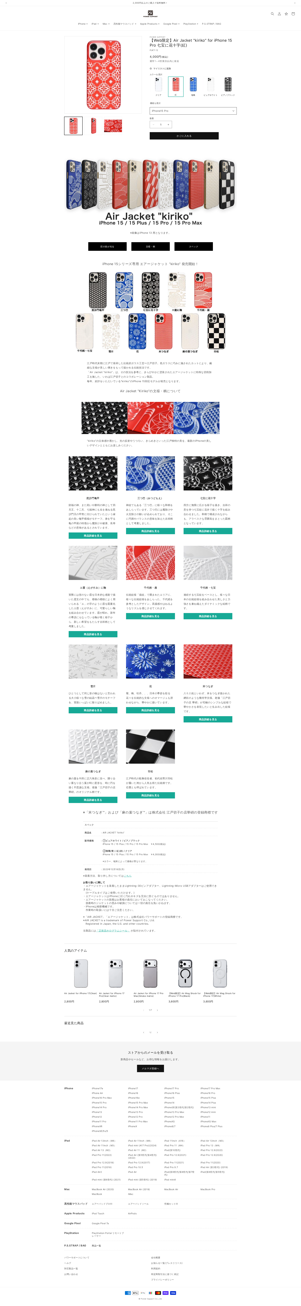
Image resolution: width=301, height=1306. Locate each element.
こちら (128, 875)
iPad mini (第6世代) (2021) (106, 1179)
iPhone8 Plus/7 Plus (211, 1126)
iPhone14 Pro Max (138, 1107)
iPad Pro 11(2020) (210, 1162)
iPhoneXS (169, 1121)
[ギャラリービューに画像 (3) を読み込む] (113, 126)
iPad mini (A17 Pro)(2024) (142, 1145)
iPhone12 (97, 1116)
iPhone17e (97, 1088)
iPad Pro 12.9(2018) (103, 1162)
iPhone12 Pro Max (174, 1116)
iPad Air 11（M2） (138, 1150)
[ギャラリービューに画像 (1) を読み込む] (73, 126)
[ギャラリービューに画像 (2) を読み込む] (93, 126)
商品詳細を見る (93, 535)
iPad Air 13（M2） (102, 1150)
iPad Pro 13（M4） (211, 1145)
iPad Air (132, 1172)
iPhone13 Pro (135, 1112)
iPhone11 (205, 1116)
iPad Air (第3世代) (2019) (214, 1167)
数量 (152, 118)
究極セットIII (171, 1203)
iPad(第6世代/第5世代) (213, 1172)
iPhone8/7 (169, 1126)
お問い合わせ (71, 1274)
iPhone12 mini (208, 1112)
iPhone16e (134, 1097)
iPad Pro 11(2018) (102, 1167)
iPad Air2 (97, 1172)
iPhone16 (133, 1093)
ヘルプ (67, 1263)
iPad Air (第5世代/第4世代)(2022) (142, 1156)
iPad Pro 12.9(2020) (212, 1155)
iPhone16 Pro (208, 1093)
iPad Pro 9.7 (171, 1167)
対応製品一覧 (71, 1268)
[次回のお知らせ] (294, 3)
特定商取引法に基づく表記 (165, 1274)
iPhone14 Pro (99, 1107)
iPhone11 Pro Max (138, 1121)
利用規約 (155, 1268)
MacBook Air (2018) (139, 1189)
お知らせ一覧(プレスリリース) (167, 1263)
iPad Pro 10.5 (135, 1167)
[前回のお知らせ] (6, 3)
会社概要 (155, 1257)
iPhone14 (169, 1102)
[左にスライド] (143, 1010)
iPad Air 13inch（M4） (104, 1140)
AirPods (132, 1213)
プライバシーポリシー (162, 1279)
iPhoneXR (97, 1126)
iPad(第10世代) (172, 1150)
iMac (130, 1194)
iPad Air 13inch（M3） (213, 1140)
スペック (193, 246)
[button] (272, 13)
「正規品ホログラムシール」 (113, 930)
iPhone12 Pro (135, 1116)
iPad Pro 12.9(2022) (212, 1150)
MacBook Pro (208, 1189)
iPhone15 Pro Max (138, 1102)
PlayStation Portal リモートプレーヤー (108, 1234)
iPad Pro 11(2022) (102, 1155)
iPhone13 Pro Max (174, 1112)
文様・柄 (150, 246)
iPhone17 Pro (171, 1088)
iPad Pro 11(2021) (174, 1162)
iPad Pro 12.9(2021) (175, 1155)
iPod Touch (98, 1213)
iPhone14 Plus (208, 1102)
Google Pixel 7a (100, 1223)
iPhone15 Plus (208, 1097)
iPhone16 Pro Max (102, 1097)
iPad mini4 (170, 1179)
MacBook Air (171, 1189)
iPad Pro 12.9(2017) (139, 1162)
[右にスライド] (157, 1010)
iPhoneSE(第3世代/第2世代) (179, 1107)
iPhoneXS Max (208, 1121)
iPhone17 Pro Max (210, 1088)
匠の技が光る (107, 246)
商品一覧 (96, 1245)
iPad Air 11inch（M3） (104, 1145)
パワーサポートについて (77, 1257)
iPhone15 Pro (160, 110)
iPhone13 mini (208, 1107)
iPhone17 (133, 1088)
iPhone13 (97, 1112)
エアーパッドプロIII (102, 1203)
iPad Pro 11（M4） (174, 1145)
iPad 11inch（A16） (175, 1140)
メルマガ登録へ (150, 1068)
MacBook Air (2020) (103, 1189)
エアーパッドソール (138, 1203)
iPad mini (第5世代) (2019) (142, 1179)
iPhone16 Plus (172, 1093)
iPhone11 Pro (99, 1121)
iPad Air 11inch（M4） (140, 1140)
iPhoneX (132, 1126)
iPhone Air (97, 1093)
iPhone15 (169, 1097)
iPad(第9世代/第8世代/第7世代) (179, 1173)
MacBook (97, 1194)
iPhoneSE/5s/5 (100, 1131)
